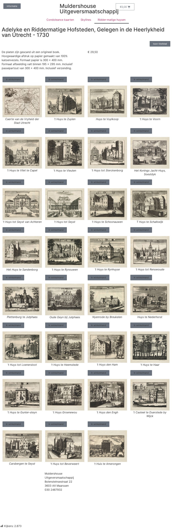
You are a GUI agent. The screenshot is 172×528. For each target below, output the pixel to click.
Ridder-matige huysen (111, 19)
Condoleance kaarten (60, 19)
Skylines (86, 19)
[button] (13, 79)
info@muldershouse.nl (59, 493)
